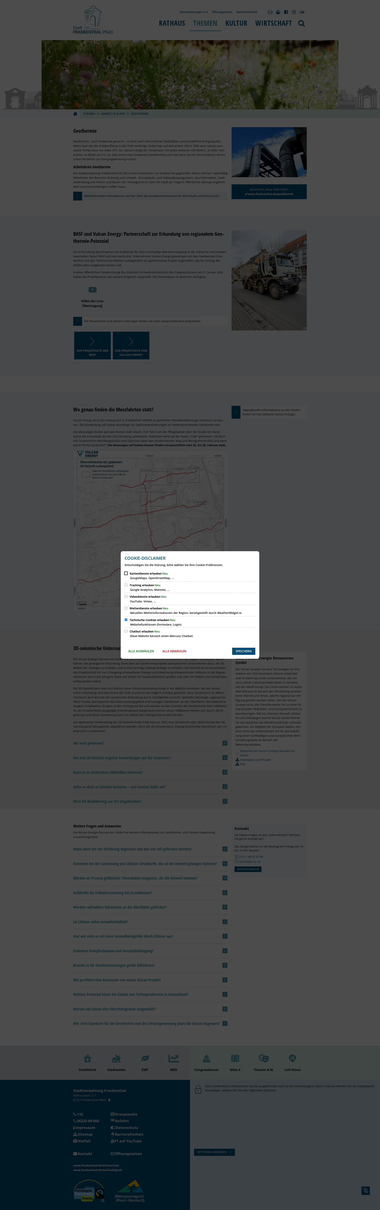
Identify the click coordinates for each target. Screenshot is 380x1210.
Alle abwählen (174, 651)
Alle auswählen (141, 651)
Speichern (244, 651)
